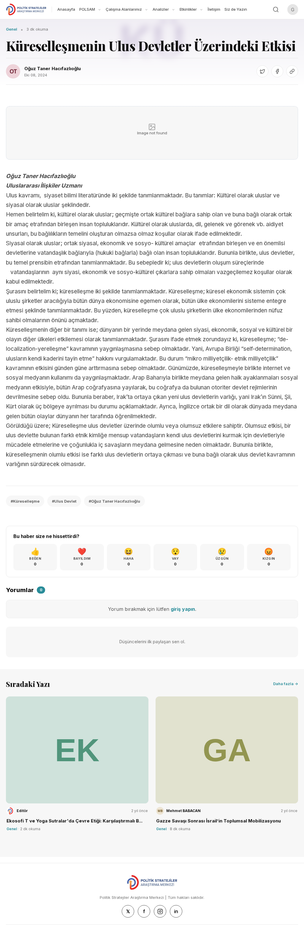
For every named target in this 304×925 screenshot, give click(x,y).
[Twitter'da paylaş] (262, 71)
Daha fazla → (285, 683)
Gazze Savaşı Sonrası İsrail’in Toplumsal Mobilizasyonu (218, 821)
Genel (11, 29)
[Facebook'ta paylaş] (277, 71)
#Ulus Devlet (64, 501)
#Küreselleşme (25, 501)
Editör (22, 810)
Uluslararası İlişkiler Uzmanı (44, 185)
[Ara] (275, 9)
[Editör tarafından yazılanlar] (10, 811)
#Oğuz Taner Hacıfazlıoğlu (114, 501)
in (176, 911)
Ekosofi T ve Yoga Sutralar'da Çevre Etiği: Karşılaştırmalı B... (74, 821)
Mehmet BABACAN (183, 810)
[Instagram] (160, 911)
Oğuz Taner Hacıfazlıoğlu (52, 68)
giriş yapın (183, 609)
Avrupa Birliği (222, 348)
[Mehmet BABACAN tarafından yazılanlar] (160, 811)
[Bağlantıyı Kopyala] (292, 71)
